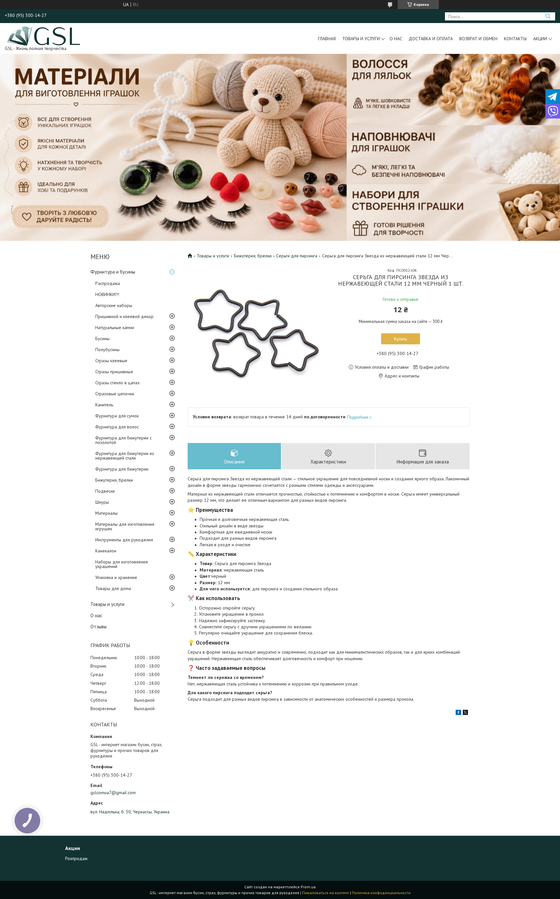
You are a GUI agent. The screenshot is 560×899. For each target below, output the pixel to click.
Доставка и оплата (431, 39)
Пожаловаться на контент (325, 892)
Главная (327, 39)
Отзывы (98, 626)
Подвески (105, 491)
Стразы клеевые (111, 360)
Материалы (106, 513)
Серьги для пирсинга (296, 255)
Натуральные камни (114, 327)
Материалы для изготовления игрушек (124, 526)
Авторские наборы (113, 305)
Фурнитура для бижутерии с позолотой (123, 440)
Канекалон (105, 551)
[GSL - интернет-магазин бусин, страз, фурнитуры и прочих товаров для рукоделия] (44, 35)
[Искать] (548, 16)
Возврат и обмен (478, 39)
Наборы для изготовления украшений (121, 564)
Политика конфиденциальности (381, 892)
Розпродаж (76, 858)
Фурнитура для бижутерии (121, 469)
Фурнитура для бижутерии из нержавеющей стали (124, 455)
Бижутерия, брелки (114, 480)
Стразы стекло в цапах (117, 383)
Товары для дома (113, 588)
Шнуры (102, 502)
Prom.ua (308, 886)
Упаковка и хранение (116, 577)
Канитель (104, 405)
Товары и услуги (361, 39)
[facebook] (458, 713)
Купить (400, 339)
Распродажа (107, 283)
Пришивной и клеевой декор (124, 316)
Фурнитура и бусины (112, 272)
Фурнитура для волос (117, 427)
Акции (540, 39)
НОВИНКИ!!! (107, 294)
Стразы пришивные (114, 372)
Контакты (515, 39)
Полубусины (107, 349)
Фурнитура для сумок (117, 416)
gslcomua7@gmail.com (113, 792)
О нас (396, 39)
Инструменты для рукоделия (124, 540)
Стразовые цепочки (114, 394)
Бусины (102, 338)
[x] (465, 713)
